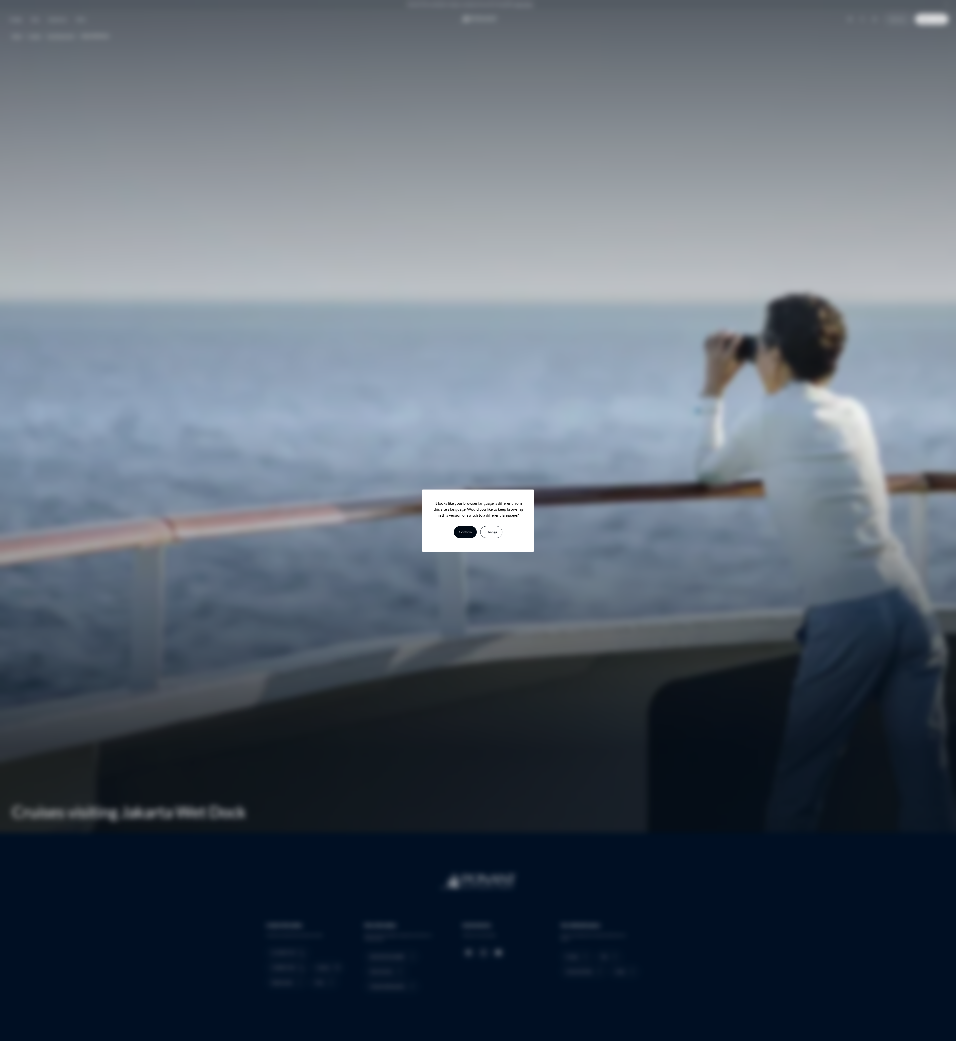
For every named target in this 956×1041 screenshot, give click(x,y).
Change (491, 532)
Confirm (465, 532)
